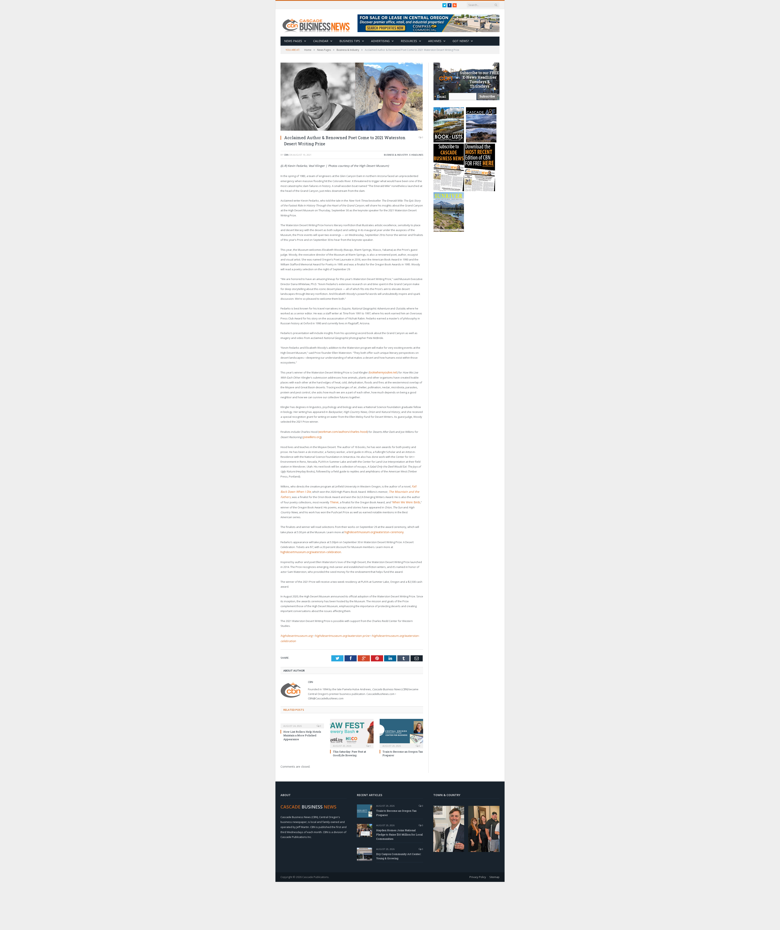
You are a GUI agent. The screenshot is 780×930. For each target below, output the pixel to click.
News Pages (293, 41)
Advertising (380, 41)
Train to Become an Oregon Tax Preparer (396, 799)
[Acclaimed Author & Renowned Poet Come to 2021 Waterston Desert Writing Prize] (352, 97)
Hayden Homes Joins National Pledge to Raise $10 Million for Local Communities (399, 820)
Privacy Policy (477, 863)
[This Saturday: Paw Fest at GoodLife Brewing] (352, 719)
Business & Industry (396, 154)
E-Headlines (416, 154)
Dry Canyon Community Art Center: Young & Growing (398, 842)
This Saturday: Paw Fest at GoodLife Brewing (349, 739)
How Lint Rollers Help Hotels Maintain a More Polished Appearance (302, 721)
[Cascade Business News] (318, 23)
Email (441, 97)
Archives (434, 41)
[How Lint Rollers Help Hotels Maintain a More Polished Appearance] (302, 709)
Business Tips (349, 41)
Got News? (461, 41)
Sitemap (494, 863)
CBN (286, 154)
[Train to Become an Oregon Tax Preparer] (401, 719)
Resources (409, 41)
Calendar (320, 41)
